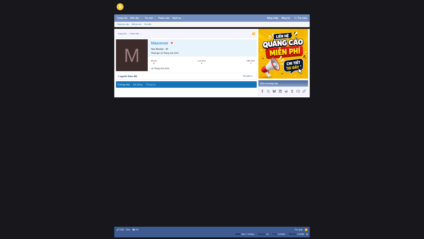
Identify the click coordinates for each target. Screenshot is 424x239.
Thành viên (164, 18)
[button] (141, 18)
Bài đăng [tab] (137, 84)
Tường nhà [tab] (124, 84)
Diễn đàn (134, 18)
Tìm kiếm (147, 24)
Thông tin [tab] (151, 84)
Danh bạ (176, 18)
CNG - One (124, 229)
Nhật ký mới (136, 24)
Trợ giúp (298, 229)
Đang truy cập (123, 24)
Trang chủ (122, 18)
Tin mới (149, 18)
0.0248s (281, 234)
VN (136, 229)
